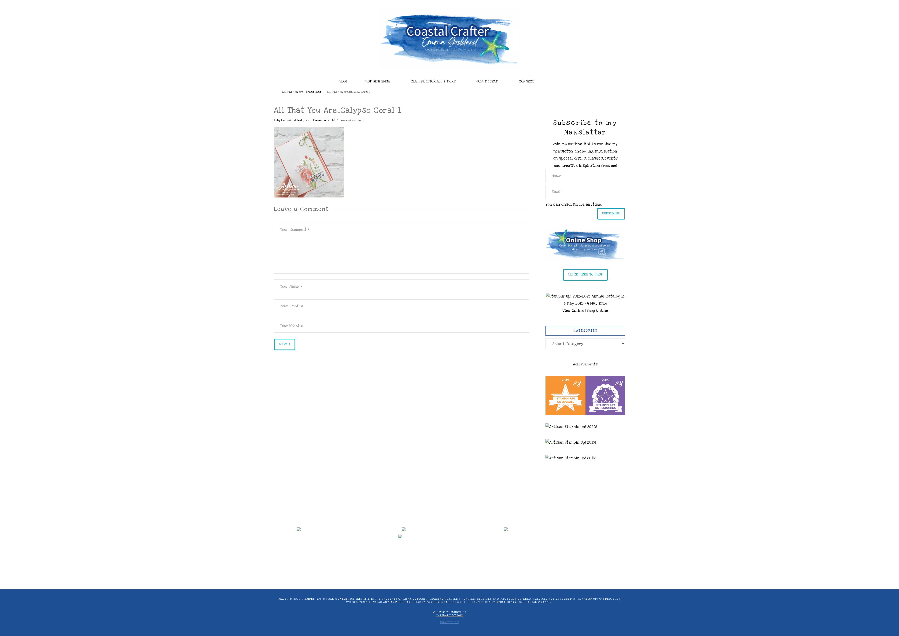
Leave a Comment (351, 120)
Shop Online (597, 310)
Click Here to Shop (585, 274)
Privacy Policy (449, 622)
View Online (573, 310)
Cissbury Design (449, 615)
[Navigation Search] (557, 80)
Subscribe (611, 213)
